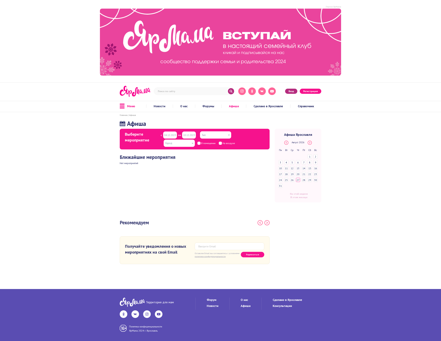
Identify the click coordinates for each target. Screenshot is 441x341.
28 (303, 180)
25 (286, 180)
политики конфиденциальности (210, 256)
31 (280, 185)
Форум (211, 300)
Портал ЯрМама (333, 6)
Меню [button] (131, 106)
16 (315, 168)
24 (280, 180)
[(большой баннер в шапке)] (220, 42)
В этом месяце (298, 197)
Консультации (282, 306)
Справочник (306, 106)
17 (280, 174)
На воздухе (228, 143)
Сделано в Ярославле (268, 106)
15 (309, 168)
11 (286, 168)
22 (309, 174)
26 (292, 180)
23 (315, 174)
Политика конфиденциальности (145, 326)
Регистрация (310, 91)
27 (298, 180)
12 (292, 168)
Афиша (234, 106)
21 (303, 174)
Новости (159, 106)
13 (298, 168)
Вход (291, 91)
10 (280, 168)
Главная (123, 115)
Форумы (208, 106)
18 (286, 174)
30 (315, 180)
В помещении (208, 143)
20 (298, 174)
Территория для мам (160, 302)
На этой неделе (299, 193)
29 (309, 180)
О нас (184, 106)
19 (292, 174)
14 (303, 168)
